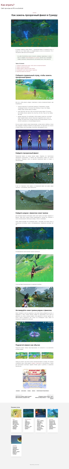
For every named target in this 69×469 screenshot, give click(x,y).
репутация (51, 419)
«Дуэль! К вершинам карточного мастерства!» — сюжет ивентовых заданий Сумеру (16, 424)
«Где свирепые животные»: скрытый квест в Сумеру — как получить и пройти (28, 424)
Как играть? (7, 4)
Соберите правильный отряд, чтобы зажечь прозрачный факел (31, 65)
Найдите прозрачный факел (23, 67)
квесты (38, 419)
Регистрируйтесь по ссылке (32, 57)
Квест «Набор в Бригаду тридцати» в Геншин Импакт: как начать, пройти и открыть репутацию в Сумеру (40, 425)
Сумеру (29, 390)
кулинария (15, 445)
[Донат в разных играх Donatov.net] (34, 382)
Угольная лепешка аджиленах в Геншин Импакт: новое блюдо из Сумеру (16, 450)
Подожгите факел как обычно (23, 71)
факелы (33, 390)
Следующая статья (44, 397)
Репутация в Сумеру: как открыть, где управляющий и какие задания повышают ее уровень (52, 424)
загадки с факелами (36, 363)
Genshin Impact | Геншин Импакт (43, 390)
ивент (14, 419)
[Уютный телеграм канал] (34, 376)
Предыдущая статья (23, 396)
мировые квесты (28, 419)
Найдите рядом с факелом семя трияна (26, 68)
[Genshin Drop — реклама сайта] (34, 369)
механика (34, 12)
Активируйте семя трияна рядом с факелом (27, 70)
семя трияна (23, 390)
